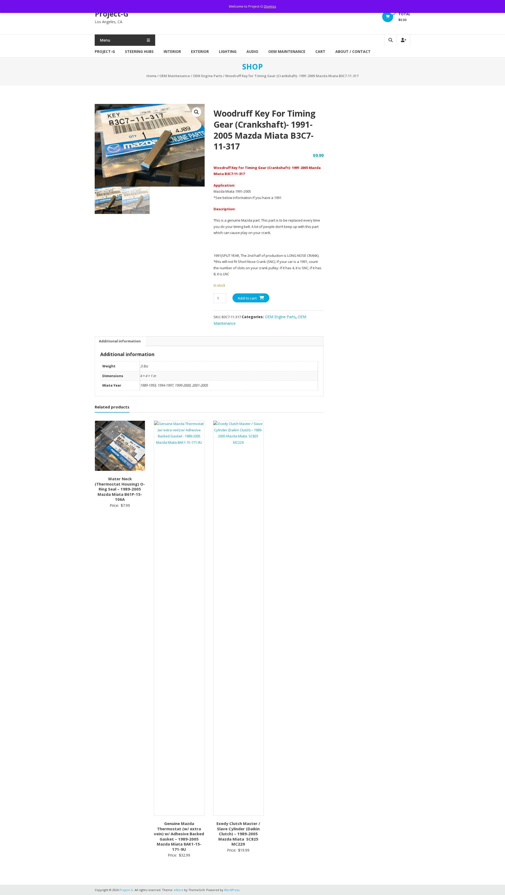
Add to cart (247, 298)
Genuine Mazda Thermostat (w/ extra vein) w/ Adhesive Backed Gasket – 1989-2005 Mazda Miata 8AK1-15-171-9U (179, 836)
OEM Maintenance (286, 51)
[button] (196, 112)
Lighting (227, 51)
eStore (178, 890)
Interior (172, 51)
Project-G (112, 14)
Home (151, 75)
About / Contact (353, 51)
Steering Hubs (139, 51)
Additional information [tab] (120, 341)
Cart (320, 51)
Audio (252, 51)
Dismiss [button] (270, 6)
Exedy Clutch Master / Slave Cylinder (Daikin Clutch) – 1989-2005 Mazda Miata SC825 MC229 (238, 834)
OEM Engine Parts (207, 75)
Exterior (200, 51)
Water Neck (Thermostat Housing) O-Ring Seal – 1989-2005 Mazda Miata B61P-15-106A (120, 489)
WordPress (231, 890)
